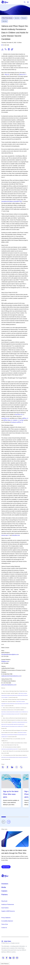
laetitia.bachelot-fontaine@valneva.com (11, 676)
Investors (4, 884)
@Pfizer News (7, 420)
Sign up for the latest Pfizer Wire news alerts (10, 794)
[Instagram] (13, 957)
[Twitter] (2, 767)
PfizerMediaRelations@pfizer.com (9, 654)
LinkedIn (15, 420)
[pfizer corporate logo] (4, 2)
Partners (4, 894)
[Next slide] (8, 822)
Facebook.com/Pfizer (16, 422)
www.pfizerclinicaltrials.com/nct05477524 (11, 201)
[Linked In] (10, 957)
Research (24, 18)
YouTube (21, 420)
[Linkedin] (12, 767)
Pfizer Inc (7, 74)
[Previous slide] (3, 822)
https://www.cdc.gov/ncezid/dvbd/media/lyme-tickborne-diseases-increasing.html (14, 757)
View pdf (2, 49)
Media (3, 887)
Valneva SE (22, 74)
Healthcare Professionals (7, 904)
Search (25, 2)
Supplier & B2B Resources (8, 911)
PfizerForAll (4, 901)
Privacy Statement (5, 917)
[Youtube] (17, 957)
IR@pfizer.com (5, 661)
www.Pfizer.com (19, 414)
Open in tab (12, 49)
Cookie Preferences (5, 963)
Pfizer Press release (7, 18)
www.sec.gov (4, 535)
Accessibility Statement (7, 921)
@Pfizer (25, 418)
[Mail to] (16, 767)
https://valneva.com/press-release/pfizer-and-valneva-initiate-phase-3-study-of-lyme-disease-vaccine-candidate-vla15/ (15, 703)
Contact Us (4, 927)
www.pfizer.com (16, 535)
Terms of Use (4, 924)
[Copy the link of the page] (21, 767)
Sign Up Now (7, 866)
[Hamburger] (28, 2)
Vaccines (17, 18)
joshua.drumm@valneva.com (8, 684)
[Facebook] (7, 767)
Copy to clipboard (9, 49)
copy (6, 49)
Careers (4, 891)
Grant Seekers (5, 907)
